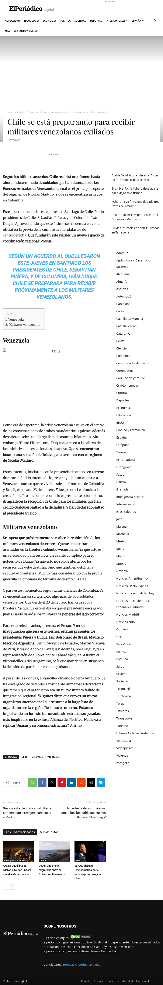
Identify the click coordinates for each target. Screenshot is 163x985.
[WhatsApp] (32, 782)
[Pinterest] (62, 782)
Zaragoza (122, 763)
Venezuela (16, 319)
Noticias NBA (125, 622)
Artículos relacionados (20, 832)
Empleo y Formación (130, 430)
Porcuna (122, 659)
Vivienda (122, 755)
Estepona (122, 445)
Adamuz (122, 253)
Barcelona (123, 304)
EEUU (78, 860)
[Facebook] (42, 782)
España (136, 20)
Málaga (121, 526)
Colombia (37, 756)
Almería (121, 281)
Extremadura (125, 460)
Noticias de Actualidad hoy (135, 593)
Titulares (122, 711)
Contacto (99, 981)
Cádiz (120, 311)
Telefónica (123, 696)
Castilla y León (126, 326)
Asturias (122, 289)
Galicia (121, 482)
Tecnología (31, 20)
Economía (49, 20)
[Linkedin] (71, 782)
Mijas (120, 549)
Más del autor (49, 832)
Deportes (96, 20)
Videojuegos (124, 748)
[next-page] (12, 887)
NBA (7, 30)
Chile (24, 756)
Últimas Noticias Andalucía (135, 733)
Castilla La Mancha (129, 319)
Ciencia (121, 348)
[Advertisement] (110, 9)
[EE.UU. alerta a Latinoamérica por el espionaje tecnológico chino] (90, 851)
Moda (120, 556)
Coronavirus (124, 371)
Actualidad (12, 20)
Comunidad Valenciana (132, 363)
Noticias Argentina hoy (132, 578)
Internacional (115, 20)
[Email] (91, 782)
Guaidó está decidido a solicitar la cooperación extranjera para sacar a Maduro (27, 812)
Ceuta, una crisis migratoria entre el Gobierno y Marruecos (52, 870)
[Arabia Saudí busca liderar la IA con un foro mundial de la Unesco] (18, 851)
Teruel (120, 703)
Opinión (122, 629)
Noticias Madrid (127, 614)
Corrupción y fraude (130, 378)
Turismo (122, 726)
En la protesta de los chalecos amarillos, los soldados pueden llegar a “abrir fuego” (83, 812)
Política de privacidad (120, 981)
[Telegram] (101, 782)
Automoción (124, 296)
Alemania (123, 274)
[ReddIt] (81, 782)
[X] (52, 782)
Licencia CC (143, 981)
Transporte (124, 718)
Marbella (122, 534)
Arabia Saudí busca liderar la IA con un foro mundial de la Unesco (17, 870)
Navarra (122, 571)
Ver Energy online (26, 30)
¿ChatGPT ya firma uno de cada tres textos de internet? (135, 204)
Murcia (121, 564)
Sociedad (80, 20)
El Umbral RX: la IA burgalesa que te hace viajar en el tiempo (135, 191)
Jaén (119, 519)
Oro (119, 637)
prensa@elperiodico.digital (82, 965)
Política (65, 20)
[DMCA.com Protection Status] (80, 938)
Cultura (121, 393)
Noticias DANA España (132, 586)
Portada (85, 981)
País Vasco (123, 644)
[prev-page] (5, 887)
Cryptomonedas (127, 385)
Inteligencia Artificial (15, 860)
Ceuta (43, 860)
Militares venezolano (24, 325)
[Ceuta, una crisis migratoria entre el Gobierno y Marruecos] (54, 851)
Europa (121, 452)
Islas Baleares (126, 512)
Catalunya (123, 333)
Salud (120, 666)
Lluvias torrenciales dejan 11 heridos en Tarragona (135, 230)
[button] (155, 21)
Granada (122, 489)
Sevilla (120, 674)
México (121, 541)
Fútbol (120, 474)
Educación (123, 415)
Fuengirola (123, 467)
